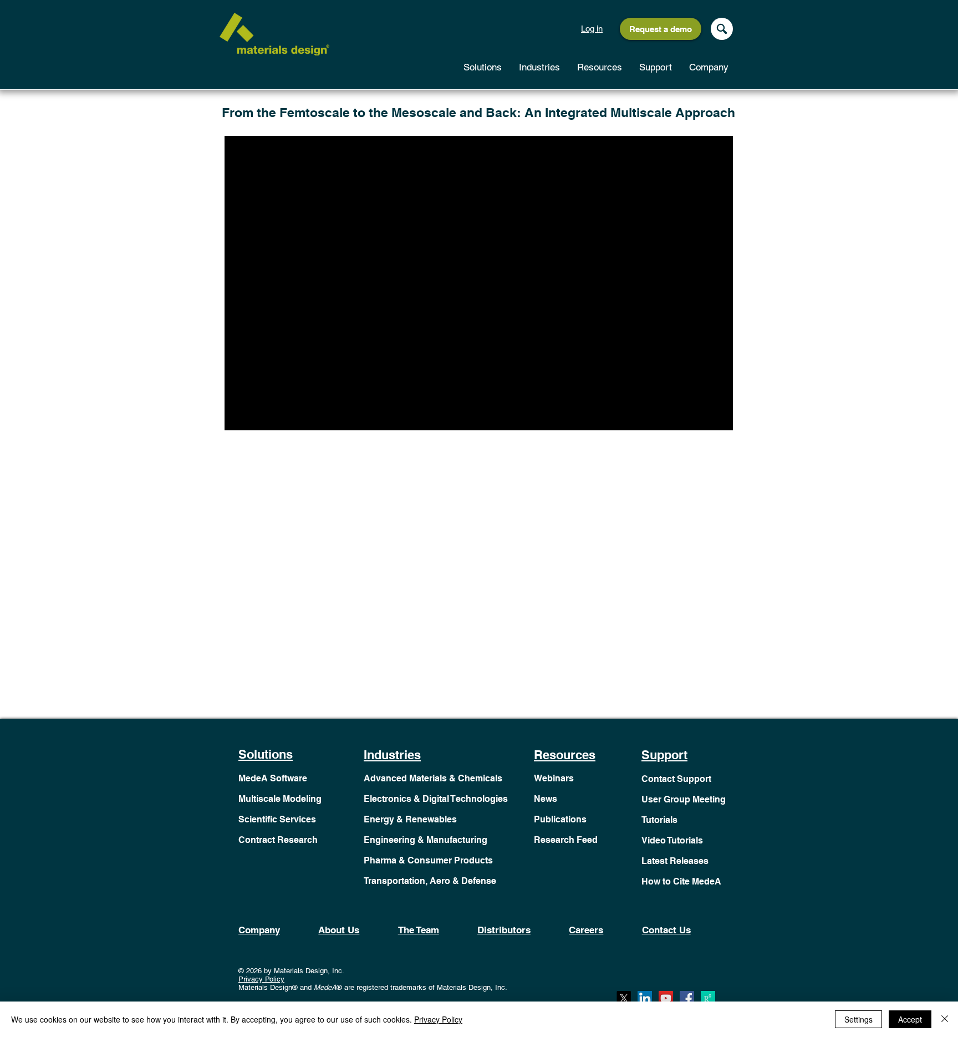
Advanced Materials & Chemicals (433, 778)
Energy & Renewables (410, 819)
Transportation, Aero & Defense (430, 881)
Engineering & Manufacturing (425, 840)
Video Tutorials (672, 840)
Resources (564, 755)
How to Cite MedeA (681, 881)
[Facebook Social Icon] (687, 998)
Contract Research (278, 840)
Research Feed (566, 840)
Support (664, 755)
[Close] (944, 1019)
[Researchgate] (708, 998)
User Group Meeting (683, 799)
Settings (858, 1019)
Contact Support (676, 779)
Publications (560, 819)
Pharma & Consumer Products (428, 860)
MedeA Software (272, 778)
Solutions (265, 754)
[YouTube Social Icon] (666, 998)
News (545, 799)
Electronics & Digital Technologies (436, 799)
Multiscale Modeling (280, 799)
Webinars (554, 778)
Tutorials (659, 820)
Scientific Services (277, 819)
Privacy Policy (261, 979)
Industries (392, 755)
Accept (910, 1019)
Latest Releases (675, 861)
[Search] (722, 29)
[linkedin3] (645, 998)
